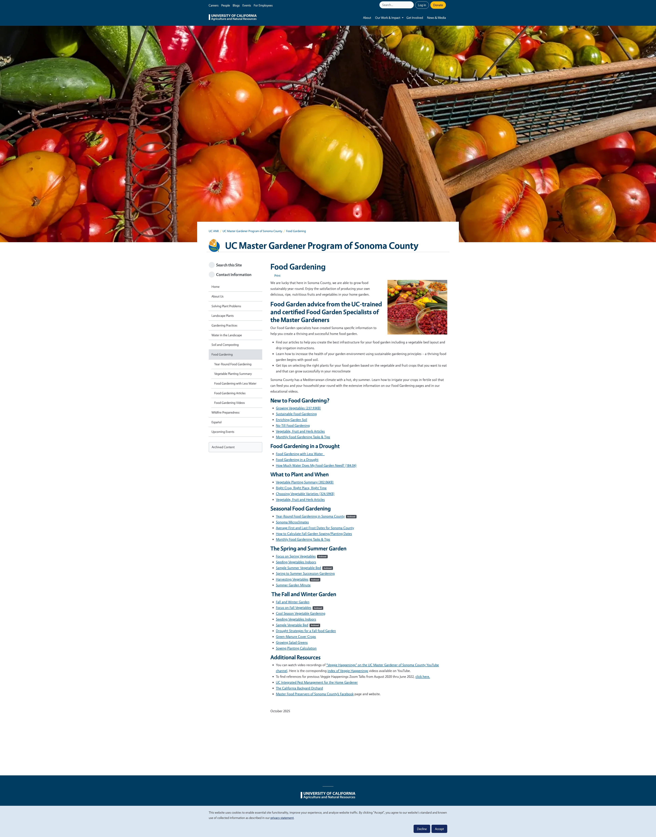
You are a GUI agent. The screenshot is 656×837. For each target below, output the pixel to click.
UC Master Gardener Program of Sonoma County (252, 231)
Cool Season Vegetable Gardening (300, 613)
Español (216, 422)
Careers (213, 5)
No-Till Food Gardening (293, 425)
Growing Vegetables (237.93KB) (298, 408)
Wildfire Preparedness (225, 412)
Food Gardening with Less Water (300, 454)
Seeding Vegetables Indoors (296, 562)
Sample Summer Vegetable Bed (304, 568)
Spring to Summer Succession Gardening (305, 573)
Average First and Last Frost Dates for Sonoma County (315, 528)
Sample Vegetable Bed (297, 625)
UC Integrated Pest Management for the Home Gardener (317, 682)
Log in (422, 5)
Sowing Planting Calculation (296, 648)
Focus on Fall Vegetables (299, 607)
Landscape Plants (222, 316)
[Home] (233, 17)
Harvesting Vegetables (297, 579)
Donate (438, 5)
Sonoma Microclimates (292, 522)
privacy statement (282, 818)
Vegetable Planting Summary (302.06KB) (305, 482)
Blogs (236, 5)
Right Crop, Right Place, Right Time (301, 488)
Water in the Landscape (226, 335)
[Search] (411, 4)
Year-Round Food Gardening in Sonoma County (315, 516)
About (367, 18)
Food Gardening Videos (229, 403)
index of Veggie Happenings (347, 671)
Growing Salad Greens (292, 642)
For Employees (263, 5)
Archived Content (223, 447)
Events (246, 5)
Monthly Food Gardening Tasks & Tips (303, 539)
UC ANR (214, 231)
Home (215, 287)
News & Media (436, 18)
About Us (217, 296)
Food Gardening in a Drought (297, 459)
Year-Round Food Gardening (232, 364)
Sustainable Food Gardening (296, 414)
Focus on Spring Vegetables (301, 556)
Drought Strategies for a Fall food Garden (306, 631)
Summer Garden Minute (293, 585)
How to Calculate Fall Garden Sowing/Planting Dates (314, 533)
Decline (422, 829)
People (225, 5)
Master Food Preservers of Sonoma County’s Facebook (315, 694)
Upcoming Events (222, 432)
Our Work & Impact (387, 18)
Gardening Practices (224, 325)
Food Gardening (222, 354)
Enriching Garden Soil (291, 419)
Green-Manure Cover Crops (296, 636)
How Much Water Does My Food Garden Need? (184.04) (316, 465)
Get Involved (414, 18)
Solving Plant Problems (226, 306)
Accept (439, 829)
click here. (422, 676)
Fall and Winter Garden (292, 602)
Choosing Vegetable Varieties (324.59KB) (305, 494)
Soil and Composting (225, 345)
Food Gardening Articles (229, 393)
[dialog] (328, 821)
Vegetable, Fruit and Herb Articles (300, 431)
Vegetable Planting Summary (233, 374)
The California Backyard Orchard (299, 688)
